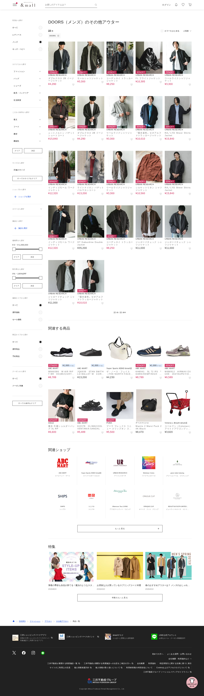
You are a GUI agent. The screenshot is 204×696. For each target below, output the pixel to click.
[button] (27, 27)
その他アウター (62, 621)
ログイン (166, 5)
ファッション (35, 621)
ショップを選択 (24, 197)
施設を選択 (22, 228)
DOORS (22, 621)
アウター (48, 621)
